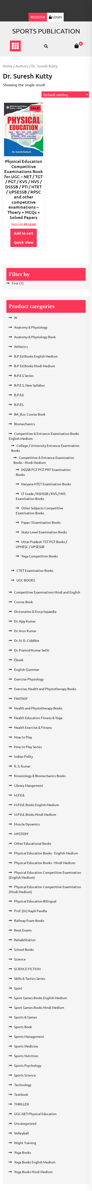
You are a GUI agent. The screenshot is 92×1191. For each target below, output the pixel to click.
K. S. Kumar (22, 766)
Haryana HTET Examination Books (46, 484)
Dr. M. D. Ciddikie (26, 640)
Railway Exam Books (29, 920)
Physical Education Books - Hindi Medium (44, 863)
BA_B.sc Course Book (29, 414)
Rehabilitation (25, 940)
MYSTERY (21, 834)
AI (15, 317)
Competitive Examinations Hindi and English (47, 592)
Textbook (21, 1094)
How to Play (23, 737)
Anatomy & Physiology (30, 327)
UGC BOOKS (26, 580)
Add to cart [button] (23, 233)
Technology (22, 1085)
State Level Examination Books (44, 532)
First (15, 283)
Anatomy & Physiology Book (35, 337)
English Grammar (26, 669)
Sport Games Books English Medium (40, 998)
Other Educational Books (32, 843)
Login (57, 17)
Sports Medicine (26, 1046)
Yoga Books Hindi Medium (33, 1172)
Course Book (23, 602)
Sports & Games (25, 1017)
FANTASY (21, 698)
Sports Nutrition (26, 1056)
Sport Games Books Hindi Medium (39, 1007)
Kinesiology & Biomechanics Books (40, 776)
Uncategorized (25, 1123)
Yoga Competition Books (39, 556)
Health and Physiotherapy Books (38, 708)
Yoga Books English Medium (34, 1162)
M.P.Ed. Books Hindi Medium (35, 814)
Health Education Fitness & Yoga (38, 718)
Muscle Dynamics (27, 824)
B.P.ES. (19, 404)
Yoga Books (22, 1152)
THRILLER (21, 1104)
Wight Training (25, 1143)
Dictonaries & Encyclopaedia (35, 611)
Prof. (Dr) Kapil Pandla (30, 911)
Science (20, 959)
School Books (24, 949)
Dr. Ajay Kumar (25, 621)
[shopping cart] (77, 46)
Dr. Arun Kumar (25, 631)
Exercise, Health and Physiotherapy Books (45, 689)
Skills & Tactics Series (29, 978)
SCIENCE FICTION (27, 969)
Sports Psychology (27, 1065)
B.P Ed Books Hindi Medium (34, 366)
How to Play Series (28, 747)
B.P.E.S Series (23, 375)
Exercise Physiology (29, 679)
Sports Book (23, 1027)
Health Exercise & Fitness (33, 727)
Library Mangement (28, 785)
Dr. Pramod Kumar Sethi (31, 650)
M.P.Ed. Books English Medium (36, 805)
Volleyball (21, 1133)
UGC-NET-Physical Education (35, 1114)
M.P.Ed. (19, 795)
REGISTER (37, 17)
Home (8, 66)
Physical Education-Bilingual (35, 901)
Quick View (23, 242)
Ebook (18, 660)
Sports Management (29, 1036)
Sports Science (25, 1075)
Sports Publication (46, 31)
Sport (18, 988)
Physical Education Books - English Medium (46, 853)
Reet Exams (23, 930)
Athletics (21, 346)
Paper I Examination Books (41, 522)
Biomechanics (24, 424)
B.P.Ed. (19, 395)
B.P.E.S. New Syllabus (29, 385)
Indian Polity (23, 756)
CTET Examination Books (35, 570)
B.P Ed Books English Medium (36, 356)
